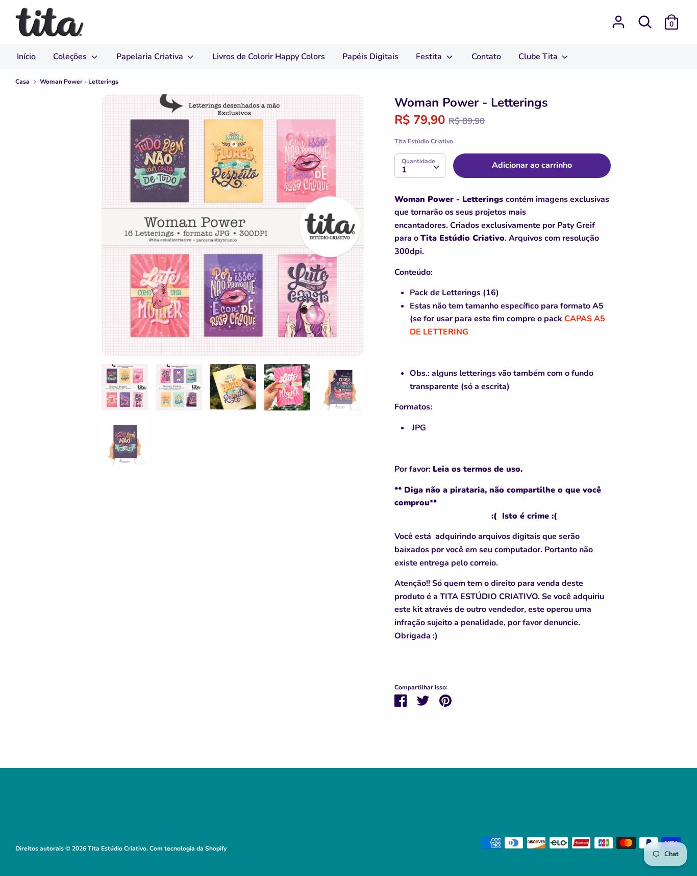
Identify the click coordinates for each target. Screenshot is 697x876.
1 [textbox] (404, 169)
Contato (486, 56)
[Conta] (618, 17)
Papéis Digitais (370, 56)
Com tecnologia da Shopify (188, 848)
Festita (430, 56)
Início (26, 56)
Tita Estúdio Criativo (423, 141)
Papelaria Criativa (150, 56)
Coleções (71, 56)
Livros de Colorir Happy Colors (268, 56)
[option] (233, 229)
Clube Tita (539, 56)
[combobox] (419, 165)
